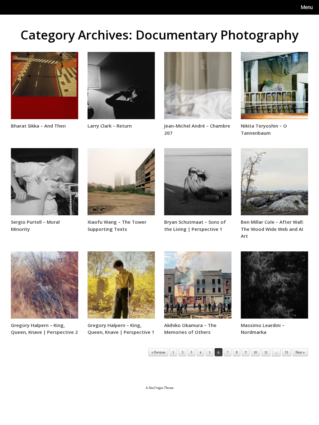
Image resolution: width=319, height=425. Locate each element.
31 (286, 352)
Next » (300, 352)
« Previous (158, 352)
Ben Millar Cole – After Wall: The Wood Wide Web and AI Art (272, 229)
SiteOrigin (156, 387)
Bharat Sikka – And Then (38, 126)
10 (255, 352)
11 (266, 352)
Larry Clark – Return (110, 126)
